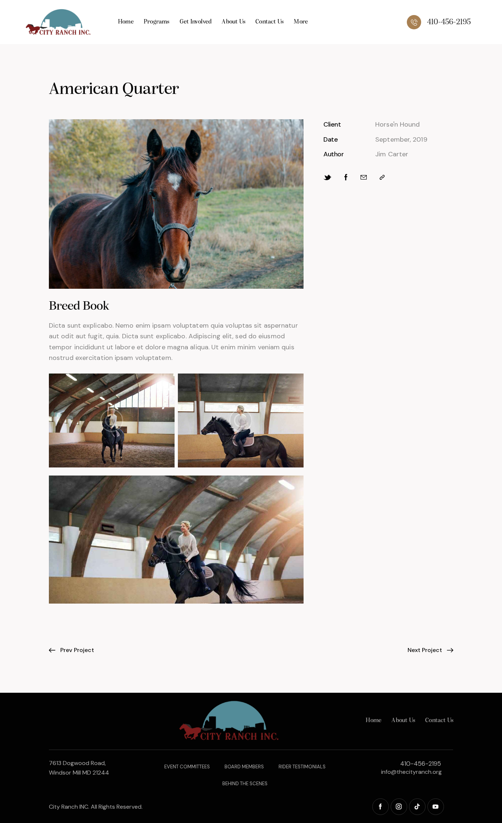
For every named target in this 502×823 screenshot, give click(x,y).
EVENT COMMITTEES (187, 767)
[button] (382, 177)
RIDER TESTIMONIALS (302, 767)
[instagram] (399, 806)
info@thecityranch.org (411, 772)
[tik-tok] (417, 806)
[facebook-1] (380, 806)
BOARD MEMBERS (244, 767)
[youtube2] (435, 806)
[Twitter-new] (327, 177)
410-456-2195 (420, 764)
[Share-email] (364, 177)
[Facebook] (346, 177)
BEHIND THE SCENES (245, 783)
